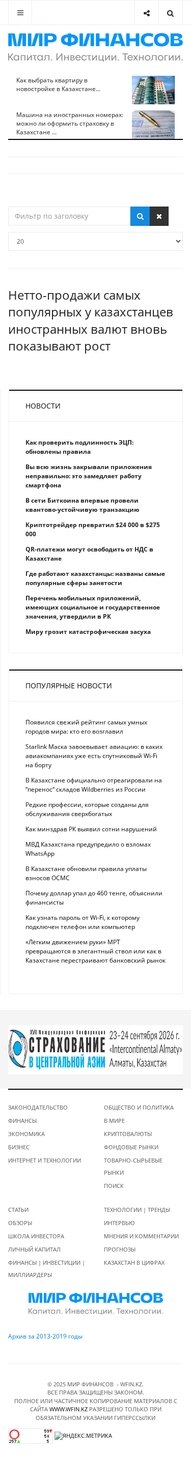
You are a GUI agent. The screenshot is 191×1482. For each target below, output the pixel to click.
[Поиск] (140, 216)
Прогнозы (119, 1249)
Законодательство (38, 1107)
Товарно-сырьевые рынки (133, 1166)
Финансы (22, 1120)
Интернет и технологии (44, 1160)
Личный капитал (34, 1249)
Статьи (18, 1209)
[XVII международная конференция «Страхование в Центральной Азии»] (95, 1048)
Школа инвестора (36, 1236)
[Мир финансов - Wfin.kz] (95, 47)
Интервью (119, 1223)
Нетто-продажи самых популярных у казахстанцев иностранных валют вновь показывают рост (90, 320)
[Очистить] (159, 216)
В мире (114, 1120)
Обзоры (20, 1223)
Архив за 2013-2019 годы (45, 1336)
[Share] (146, 12)
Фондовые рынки (131, 1147)
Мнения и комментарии (141, 1236)
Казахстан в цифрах (134, 1262)
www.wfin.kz (68, 1409)
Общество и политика (139, 1107)
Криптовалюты (128, 1134)
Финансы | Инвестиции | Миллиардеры (46, 1268)
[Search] (170, 12)
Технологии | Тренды (137, 1209)
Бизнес (19, 1147)
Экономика (26, 1134)
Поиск (114, 1185)
